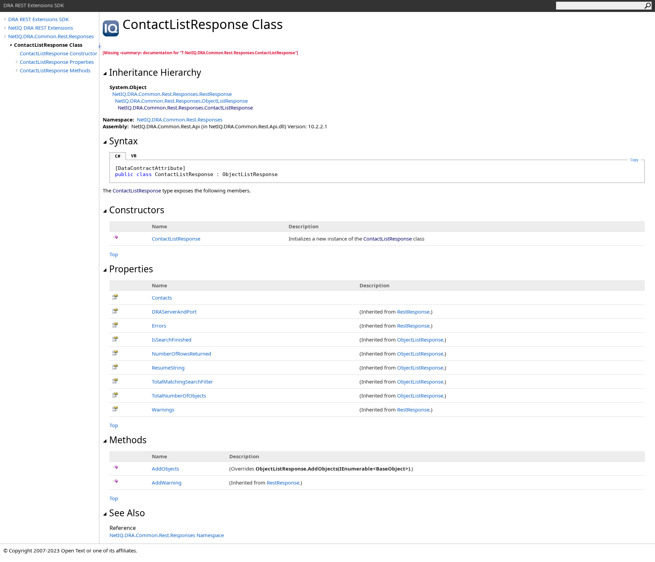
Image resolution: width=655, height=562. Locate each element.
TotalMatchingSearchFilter (182, 381)
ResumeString (168, 367)
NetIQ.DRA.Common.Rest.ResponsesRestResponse (172, 93)
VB (133, 156)
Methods (128, 440)
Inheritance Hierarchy (155, 72)
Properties (131, 269)
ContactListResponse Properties (57, 61)
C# (117, 156)
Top (114, 254)
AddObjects (165, 468)
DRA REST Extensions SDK (38, 19)
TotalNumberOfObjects (179, 395)
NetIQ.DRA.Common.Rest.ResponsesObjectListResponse (181, 100)
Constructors (136, 210)
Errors (159, 325)
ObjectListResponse (420, 339)
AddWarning (166, 482)
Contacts (162, 297)
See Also (127, 513)
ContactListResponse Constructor (58, 53)
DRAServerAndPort (174, 311)
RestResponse (413, 311)
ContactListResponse (176, 238)
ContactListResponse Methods (55, 70)
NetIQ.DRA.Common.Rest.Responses (51, 36)
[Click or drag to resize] (100, 47)
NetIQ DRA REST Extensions (40, 27)
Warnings (163, 409)
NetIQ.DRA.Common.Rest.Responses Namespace (167, 535)
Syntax (123, 141)
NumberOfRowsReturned (181, 353)
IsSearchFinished (171, 339)
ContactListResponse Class (48, 44)
